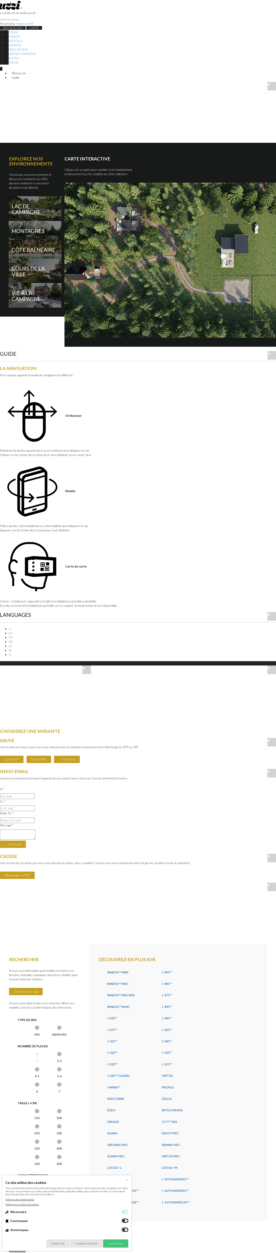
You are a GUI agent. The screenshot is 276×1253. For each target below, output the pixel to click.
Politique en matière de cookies (22, 1204)
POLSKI (14, 62)
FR (10, 637)
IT (10, 629)
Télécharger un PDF (17, 875)
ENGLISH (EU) (18, 49)
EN (11, 633)
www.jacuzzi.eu (9, 19)
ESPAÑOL (15, 45)
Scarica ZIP (12, 759)
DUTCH (14, 58)
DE (11, 642)
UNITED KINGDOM (22, 54)
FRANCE (14, 36)
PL (10, 654)
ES (10, 646)
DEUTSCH (16, 41)
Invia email (68, 759)
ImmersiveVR (24, 23)
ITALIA (13, 32)
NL (10, 650)
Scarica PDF (39, 759)
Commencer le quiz (26, 991)
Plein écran (18, 73)
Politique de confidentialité (19, 1199)
